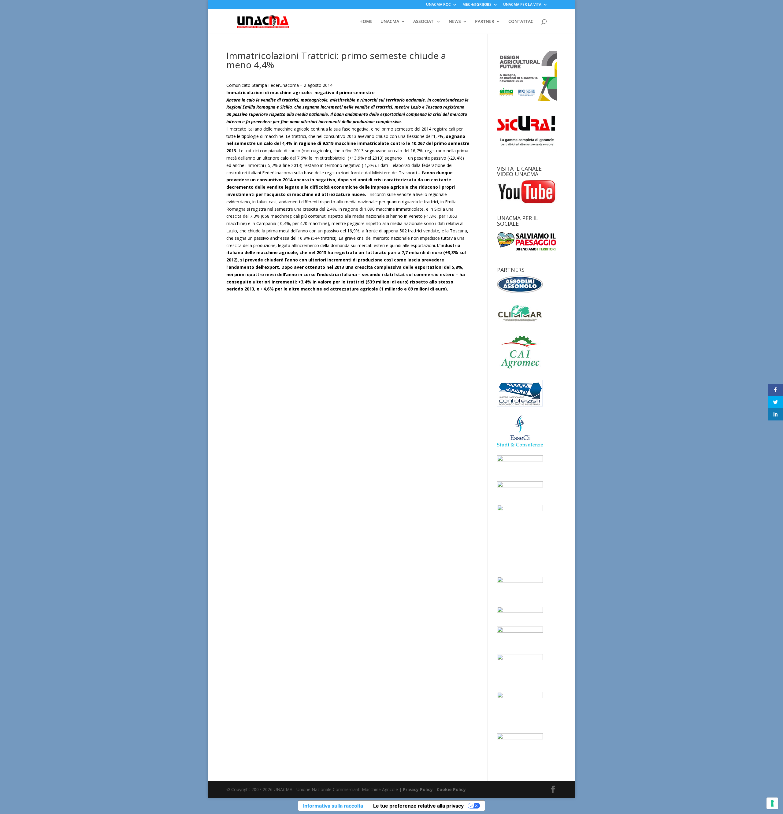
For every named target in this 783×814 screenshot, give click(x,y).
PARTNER (484, 21)
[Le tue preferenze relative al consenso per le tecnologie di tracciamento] (772, 803)
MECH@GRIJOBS (477, 5)
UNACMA (389, 21)
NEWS (455, 21)
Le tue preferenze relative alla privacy (418, 806)
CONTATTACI (521, 21)
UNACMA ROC (438, 5)
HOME (366, 21)
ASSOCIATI (424, 21)
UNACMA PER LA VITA (522, 5)
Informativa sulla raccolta (333, 806)
